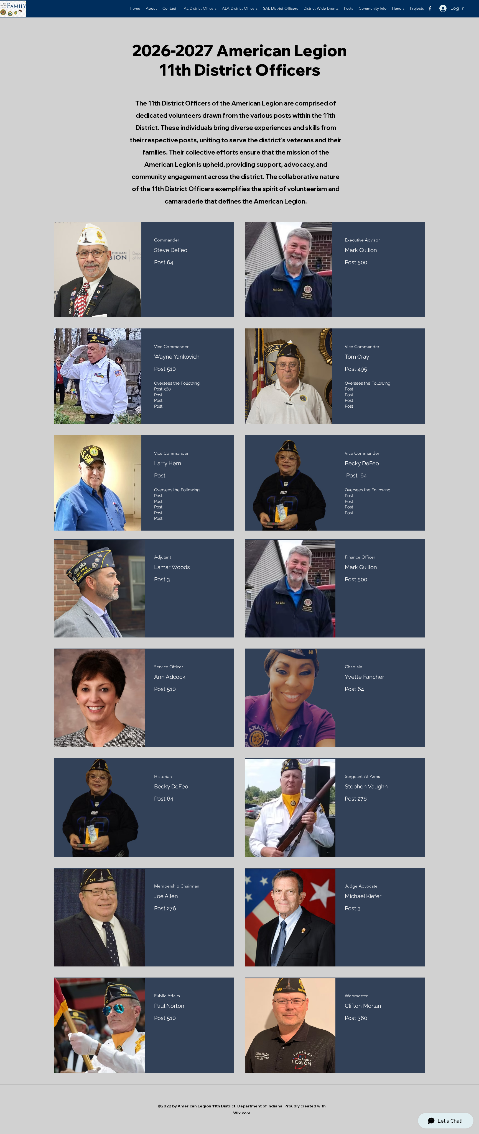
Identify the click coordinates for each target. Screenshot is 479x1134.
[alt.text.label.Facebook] (430, 8)
